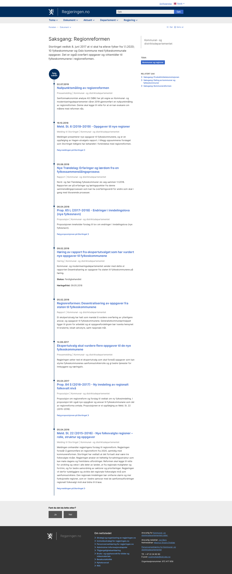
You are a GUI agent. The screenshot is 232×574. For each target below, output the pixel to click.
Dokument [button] (69, 20)
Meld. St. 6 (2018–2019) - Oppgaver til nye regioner (93, 126)
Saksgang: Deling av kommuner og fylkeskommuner (159, 81)
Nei (70, 514)
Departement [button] (108, 20)
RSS (98, 565)
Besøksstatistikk (104, 559)
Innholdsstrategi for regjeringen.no (113, 541)
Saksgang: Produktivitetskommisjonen (161, 77)
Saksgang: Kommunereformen (157, 86)
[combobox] (145, 12)
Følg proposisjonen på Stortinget (72, 234)
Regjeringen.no (76, 11)
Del (171, 27)
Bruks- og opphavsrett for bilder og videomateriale (113, 554)
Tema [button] (52, 20)
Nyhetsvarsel (103, 562)
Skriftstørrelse (166, 4)
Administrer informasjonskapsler (112, 547)
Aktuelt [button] (88, 20)
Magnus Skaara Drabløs (164, 542)
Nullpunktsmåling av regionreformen (83, 88)
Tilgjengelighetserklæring (109, 550)
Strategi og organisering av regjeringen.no (116, 538)
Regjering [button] (130, 20)
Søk (179, 11)
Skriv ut (180, 27)
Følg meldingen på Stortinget (70, 150)
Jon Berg (163, 540)
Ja (55, 514)
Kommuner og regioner (153, 62)
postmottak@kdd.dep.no (159, 557)
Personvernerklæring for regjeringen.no (115, 544)
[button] (65, 27)
